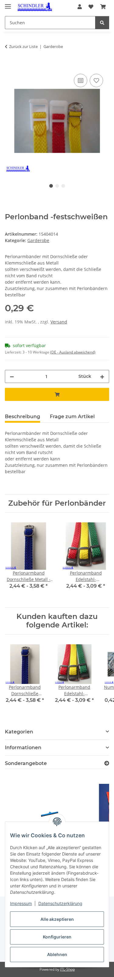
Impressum (21, 903)
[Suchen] (102, 22)
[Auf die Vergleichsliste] (80, 80)
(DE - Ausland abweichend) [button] (72, 352)
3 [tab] (63, 186)
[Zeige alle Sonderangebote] (106, 763)
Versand (58, 322)
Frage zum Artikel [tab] (72, 416)
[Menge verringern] (12, 376)
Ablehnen (57, 954)
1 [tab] (51, 186)
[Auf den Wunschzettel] (96, 80)
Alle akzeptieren (57, 919)
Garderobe (38, 240)
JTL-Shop (67, 969)
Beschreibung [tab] (22, 416)
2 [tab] (57, 186)
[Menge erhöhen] (102, 376)
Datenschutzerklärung (60, 903)
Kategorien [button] (19, 732)
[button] (79, 7)
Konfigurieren (57, 936)
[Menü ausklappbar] (8, 4)
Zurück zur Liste (23, 46)
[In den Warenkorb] (10, 65)
